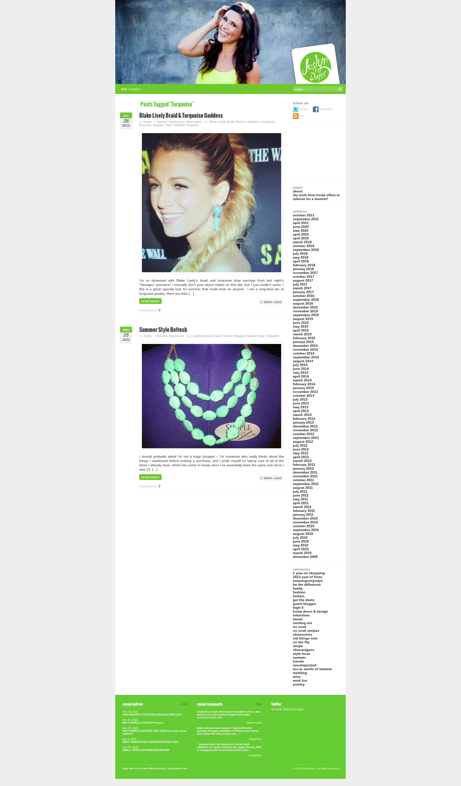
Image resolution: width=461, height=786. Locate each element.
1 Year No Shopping (309, 573)
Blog (124, 89)
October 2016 (303, 296)
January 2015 (303, 342)
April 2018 (301, 261)
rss (302, 116)
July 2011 (300, 491)
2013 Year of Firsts (307, 577)
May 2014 (300, 372)
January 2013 (303, 422)
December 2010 (305, 518)
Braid (230, 122)
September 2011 (306, 484)
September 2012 (306, 438)
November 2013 (305, 392)
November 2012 (305, 430)
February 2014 (304, 384)
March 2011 (302, 507)
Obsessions (193, 122)
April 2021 (301, 223)
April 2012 (301, 457)
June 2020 (301, 227)
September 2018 (306, 250)
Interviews (301, 615)
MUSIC (298, 619)
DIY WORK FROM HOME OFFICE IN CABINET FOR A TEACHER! (316, 197)
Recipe (298, 646)
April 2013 (301, 411)
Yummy (299, 684)
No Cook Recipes (306, 630)
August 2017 (303, 280)
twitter (304, 109)
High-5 (298, 607)
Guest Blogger (304, 604)
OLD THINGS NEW (305, 638)
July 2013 (300, 399)
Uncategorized (304, 665)
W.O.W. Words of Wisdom (312, 669)
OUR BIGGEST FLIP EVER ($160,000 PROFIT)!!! (152, 714)
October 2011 (303, 480)
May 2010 (300, 545)
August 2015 (303, 319)
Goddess (253, 122)
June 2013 (301, 403)
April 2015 (301, 330)
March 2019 (302, 242)
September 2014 (306, 357)
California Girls (202, 336)
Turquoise (192, 125)
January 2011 (303, 514)
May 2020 (300, 230)
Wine (297, 677)
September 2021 (306, 219)
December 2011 (305, 472)
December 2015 (305, 307)
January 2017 (303, 292)
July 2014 (300, 365)
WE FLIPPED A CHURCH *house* (143, 722)
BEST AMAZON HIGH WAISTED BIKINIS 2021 (150, 741)
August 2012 (303, 441)
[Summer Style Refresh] (211, 450)
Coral (217, 336)
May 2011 (300, 499)
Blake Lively (217, 122)
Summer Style (255, 336)
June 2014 (301, 369)
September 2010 (306, 530)
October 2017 (303, 276)
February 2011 (304, 511)
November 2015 (305, 311)
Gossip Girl (268, 122)
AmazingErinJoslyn (308, 581)
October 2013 (303, 395)
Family (298, 588)
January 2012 (303, 468)
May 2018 (300, 257)
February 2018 (304, 265)
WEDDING (300, 673)
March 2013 (302, 415)
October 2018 (303, 246)
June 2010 (301, 541)
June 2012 (301, 449)
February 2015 (304, 338)
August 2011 (303, 488)
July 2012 (300, 445)
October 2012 (303, 434)
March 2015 (302, 334)
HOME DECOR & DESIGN (310, 611)
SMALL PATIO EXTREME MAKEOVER (145, 750)
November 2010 (305, 522)
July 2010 (300, 537)
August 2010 (303, 534)
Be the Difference (307, 584)
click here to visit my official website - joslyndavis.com (154, 768)
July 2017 (300, 284)
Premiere (145, 125)
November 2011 (305, 476)
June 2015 (301, 323)
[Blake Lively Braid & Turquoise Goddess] (211, 274)
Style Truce (301, 654)
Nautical (239, 336)
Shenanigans (303, 650)
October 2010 (303, 526)
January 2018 (303, 269)
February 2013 (304, 418)
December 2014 (305, 346)
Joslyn (147, 122)
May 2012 (300, 453)
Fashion (162, 122)
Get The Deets (304, 600)
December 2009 (305, 557)
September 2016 (306, 299)
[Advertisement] (317, 153)
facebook (326, 109)
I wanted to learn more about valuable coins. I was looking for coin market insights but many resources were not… (228, 714)
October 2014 (303, 353)
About (298, 191)
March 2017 (302, 288)
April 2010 (301, 549)
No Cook (299, 627)
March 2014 (302, 380)
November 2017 (305, 273)
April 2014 (301, 376)
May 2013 (300, 407)
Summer (179, 125)
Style (169, 125)
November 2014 (305, 349)
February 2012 (304, 465)
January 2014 (303, 388)
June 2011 (301, 495)
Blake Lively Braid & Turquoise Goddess (181, 115)
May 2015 (300, 326)
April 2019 (301, 238)
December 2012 (305, 426)
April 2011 (301, 503)
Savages (158, 125)
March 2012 (302, 461)
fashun (298, 596)
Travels (298, 661)
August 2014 (303, 361)
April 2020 (301, 234)
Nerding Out (177, 122)
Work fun (300, 680)
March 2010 (302, 553)
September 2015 (306, 315)
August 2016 (303, 303)
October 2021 (303, 215)
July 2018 (300, 253)
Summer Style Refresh (163, 330)
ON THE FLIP (301, 642)
